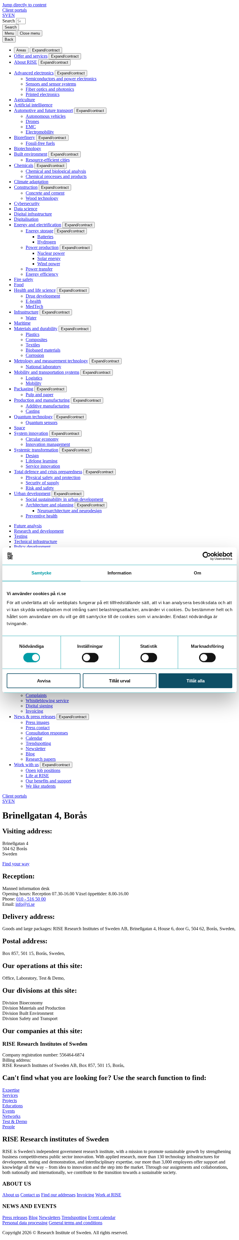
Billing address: (16, 1060)
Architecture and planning (49, 504)
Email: (8, 904)
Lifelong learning (41, 460)
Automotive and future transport (43, 110)
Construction (26, 187)
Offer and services (31, 56)
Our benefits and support (48, 780)
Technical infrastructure (35, 541)
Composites (36, 339)
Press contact (38, 727)
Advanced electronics (34, 72)
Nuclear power (51, 253)
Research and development (39, 531)
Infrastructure (26, 311)
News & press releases (34, 716)
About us (10, 1194)
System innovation (31, 433)
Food (19, 284)
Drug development (43, 295)
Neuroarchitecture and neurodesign (69, 510)
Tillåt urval (119, 680)
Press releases (14, 1217)
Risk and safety (40, 487)
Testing (20, 536)
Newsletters (49, 1217)
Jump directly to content (24, 4)
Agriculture (24, 99)
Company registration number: (30, 1054)
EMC (31, 126)
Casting (33, 411)
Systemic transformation (36, 449)
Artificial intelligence (33, 104)
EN (11, 15)
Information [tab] (119, 572)
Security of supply (42, 482)
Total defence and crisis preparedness (48, 471)
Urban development (32, 493)
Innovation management (48, 444)
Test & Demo (14, 1121)
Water (31, 317)
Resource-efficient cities (48, 159)
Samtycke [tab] (41, 572)
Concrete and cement (45, 193)
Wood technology (42, 198)
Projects (9, 1100)
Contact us (30, 1194)
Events (8, 1111)
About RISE (25, 62)
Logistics (34, 378)
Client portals (14, 10)
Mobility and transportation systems (46, 372)
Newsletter (35, 748)
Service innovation (43, 466)
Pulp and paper (39, 394)
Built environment (30, 154)
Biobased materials (43, 350)
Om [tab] (197, 572)
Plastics (32, 334)
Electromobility (40, 131)
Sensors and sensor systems (51, 83)
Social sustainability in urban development (64, 499)
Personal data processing (25, 1222)
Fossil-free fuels (40, 143)
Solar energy (49, 258)
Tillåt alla (196, 680)
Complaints (36, 695)
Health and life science (35, 290)
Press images (37, 722)
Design (32, 455)
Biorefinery (24, 137)
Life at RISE (37, 775)
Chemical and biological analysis (56, 171)
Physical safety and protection (53, 477)
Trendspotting (38, 743)
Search (8, 20)
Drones (32, 121)
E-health (33, 301)
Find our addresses (58, 1194)
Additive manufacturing (47, 405)
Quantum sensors (41, 422)
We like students (41, 786)
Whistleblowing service (47, 700)
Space (19, 427)
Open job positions (43, 770)
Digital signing (39, 705)
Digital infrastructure (33, 213)
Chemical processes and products (56, 176)
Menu (9, 33)
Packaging (23, 388)
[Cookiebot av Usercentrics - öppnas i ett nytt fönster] (206, 555)
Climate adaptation (31, 181)
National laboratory (43, 366)
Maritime (22, 323)
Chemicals (23, 165)
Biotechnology (27, 148)
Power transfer (39, 268)
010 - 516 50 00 (31, 898)
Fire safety (23, 279)
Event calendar (101, 1217)
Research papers (41, 759)
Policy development (32, 546)
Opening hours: (17, 893)
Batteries (45, 236)
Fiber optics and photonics (50, 89)
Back (9, 39)
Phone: (9, 898)
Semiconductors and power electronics (61, 78)
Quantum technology (33, 416)
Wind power (48, 263)
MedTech (34, 306)
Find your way (15, 863)
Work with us (26, 764)
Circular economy (42, 439)
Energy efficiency (42, 274)
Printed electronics (42, 94)
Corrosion (35, 355)
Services (10, 1095)
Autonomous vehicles (46, 116)
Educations (12, 1105)
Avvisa (43, 680)
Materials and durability (35, 328)
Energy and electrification (37, 224)
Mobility (33, 383)
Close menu (30, 33)
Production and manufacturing (42, 400)
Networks (11, 1116)
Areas (21, 50)
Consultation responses (47, 732)
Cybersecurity (27, 203)
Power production (42, 247)
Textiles (33, 344)
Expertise (11, 1090)
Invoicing (34, 711)
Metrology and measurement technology (51, 360)
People (8, 1126)
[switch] (90, 657)
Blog (30, 753)
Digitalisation (26, 219)
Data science (25, 208)
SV (5, 15)
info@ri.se (25, 904)
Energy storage (39, 230)
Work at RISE (108, 1194)
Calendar (34, 738)
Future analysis (28, 525)
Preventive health (41, 515)
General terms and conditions (75, 1222)
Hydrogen (46, 241)
